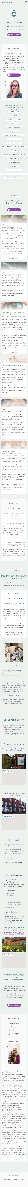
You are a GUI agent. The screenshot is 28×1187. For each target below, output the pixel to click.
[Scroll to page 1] (11, 767)
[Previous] (5, 761)
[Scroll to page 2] (13, 767)
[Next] (22, 761)
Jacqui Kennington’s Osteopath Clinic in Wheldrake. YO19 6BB (14, 749)
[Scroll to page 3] (15, 767)
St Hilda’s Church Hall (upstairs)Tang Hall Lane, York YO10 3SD (14, 933)
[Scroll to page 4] (17, 767)
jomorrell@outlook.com (15, 598)
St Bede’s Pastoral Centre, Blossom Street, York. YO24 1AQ (14, 794)
